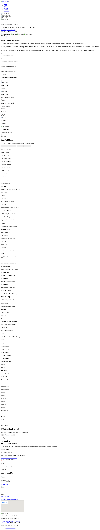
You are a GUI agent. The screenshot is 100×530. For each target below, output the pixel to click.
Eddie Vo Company (11, 528)
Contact (6, 9)
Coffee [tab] (25, 146)
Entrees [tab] (8, 146)
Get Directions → (5, 484)
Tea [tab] (29, 146)
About (5, 4)
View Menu (3, 30)
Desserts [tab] (14, 146)
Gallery (5, 6)
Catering (6, 8)
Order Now (6, 11)
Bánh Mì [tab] (3, 146)
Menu (5, 5)
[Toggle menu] (8, 1)
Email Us (14, 458)
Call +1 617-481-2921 (6, 458)
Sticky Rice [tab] (20, 146)
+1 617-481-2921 (11, 30)
